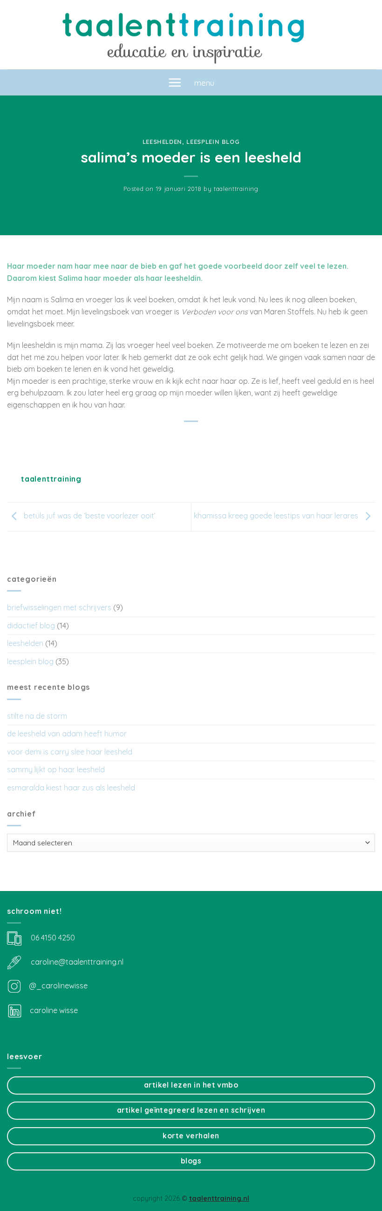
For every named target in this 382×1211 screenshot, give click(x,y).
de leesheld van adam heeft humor (67, 733)
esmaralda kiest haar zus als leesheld (71, 787)
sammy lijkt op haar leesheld (56, 769)
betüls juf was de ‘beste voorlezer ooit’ (89, 516)
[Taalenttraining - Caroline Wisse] (191, 34)
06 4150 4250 (53, 937)
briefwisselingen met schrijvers (59, 607)
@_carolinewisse (58, 985)
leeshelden (162, 141)
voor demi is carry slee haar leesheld (69, 751)
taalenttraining (236, 188)
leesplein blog (212, 141)
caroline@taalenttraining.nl (77, 961)
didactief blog (31, 625)
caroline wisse (53, 1010)
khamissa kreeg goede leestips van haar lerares (277, 516)
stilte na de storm (37, 716)
